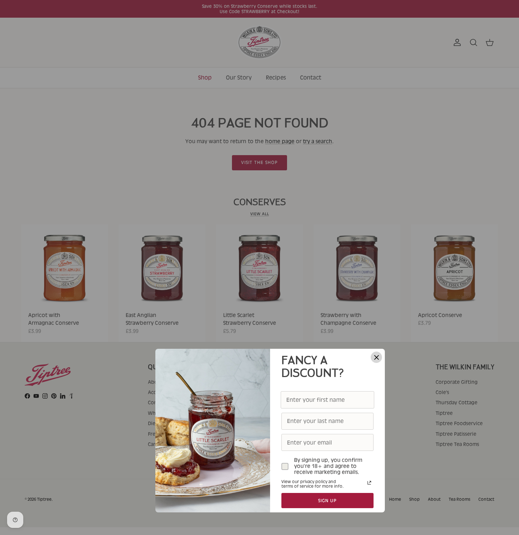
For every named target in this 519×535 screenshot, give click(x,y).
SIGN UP (327, 500)
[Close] (376, 357)
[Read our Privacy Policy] (369, 482)
